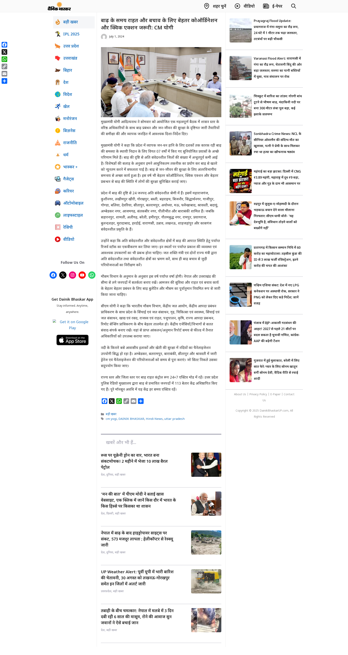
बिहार (67, 70)
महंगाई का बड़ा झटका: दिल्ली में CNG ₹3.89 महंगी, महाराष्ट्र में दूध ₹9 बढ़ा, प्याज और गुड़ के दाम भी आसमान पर (277, 178)
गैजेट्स (68, 179)
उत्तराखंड (70, 58)
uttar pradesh (174, 419)
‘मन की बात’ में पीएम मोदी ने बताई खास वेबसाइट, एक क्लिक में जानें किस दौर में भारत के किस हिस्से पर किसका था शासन (138, 500)
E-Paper (275, 394)
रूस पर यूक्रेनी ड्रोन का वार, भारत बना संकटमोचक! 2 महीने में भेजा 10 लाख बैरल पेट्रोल (134, 461)
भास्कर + (70, 167)
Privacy (254, 394)
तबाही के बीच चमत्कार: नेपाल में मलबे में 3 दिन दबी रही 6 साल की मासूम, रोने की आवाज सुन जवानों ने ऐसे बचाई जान (137, 617)
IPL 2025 (71, 34)
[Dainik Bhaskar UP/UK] (59, 6)
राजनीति (70, 143)
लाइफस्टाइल (73, 215)
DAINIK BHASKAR (131, 419)
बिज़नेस (69, 131)
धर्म (65, 155)
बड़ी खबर (111, 414)
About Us (240, 394)
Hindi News (154, 419)
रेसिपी (68, 227)
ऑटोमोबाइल (73, 203)
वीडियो (68, 239)
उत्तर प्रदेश (71, 46)
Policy (263, 394)
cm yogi (111, 419)
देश (65, 82)
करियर (68, 191)
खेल (66, 107)
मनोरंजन (70, 119)
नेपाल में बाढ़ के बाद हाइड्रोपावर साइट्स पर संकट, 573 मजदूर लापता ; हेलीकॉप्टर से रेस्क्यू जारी (137, 539)
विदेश (67, 94)
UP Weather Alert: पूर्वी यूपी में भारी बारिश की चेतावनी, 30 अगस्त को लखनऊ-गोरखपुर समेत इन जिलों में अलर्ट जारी (137, 578)
